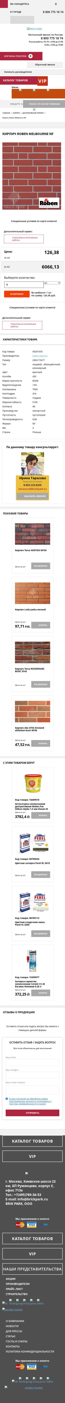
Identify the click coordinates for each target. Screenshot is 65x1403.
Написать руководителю (18, 71)
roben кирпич (40, 355)
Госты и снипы (16, 1341)
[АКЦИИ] (24, 98)
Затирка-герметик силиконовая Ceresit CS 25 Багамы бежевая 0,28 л (30, 984)
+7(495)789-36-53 (27, 1194)
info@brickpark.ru (33, 1199)
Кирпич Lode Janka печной (30, 609)
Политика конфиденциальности (30, 1351)
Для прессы (14, 1331)
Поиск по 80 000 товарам (44, 103)
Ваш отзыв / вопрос (15, 1082)
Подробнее (32, 541)
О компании (15, 1321)
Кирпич (16, 113)
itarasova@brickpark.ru (32, 489)
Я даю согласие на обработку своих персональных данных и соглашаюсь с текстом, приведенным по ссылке (30, 1101)
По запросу (40, 565)
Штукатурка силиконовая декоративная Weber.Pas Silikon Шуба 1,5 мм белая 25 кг (31, 808)
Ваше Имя (11, 1057)
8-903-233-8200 (32, 485)
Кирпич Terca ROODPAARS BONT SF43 (29, 670)
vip (42, 81)
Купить (43, 625)
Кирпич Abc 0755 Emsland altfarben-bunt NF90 (29, 729)
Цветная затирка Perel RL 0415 (32, 863)
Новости (12, 1326)
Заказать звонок (35, 496)
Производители (18, 1284)
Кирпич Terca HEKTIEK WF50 (31, 550)
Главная (6, 113)
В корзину (17, 293)
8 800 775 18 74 (53, 12)
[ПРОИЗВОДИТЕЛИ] (38, 98)
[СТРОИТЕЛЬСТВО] (38, 117)
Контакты (13, 1346)
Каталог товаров (32, 1141)
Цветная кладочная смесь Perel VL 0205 (30, 923)
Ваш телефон (12, 1069)
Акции (10, 1279)
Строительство (17, 1294)
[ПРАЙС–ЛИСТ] (52, 98)
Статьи (10, 1336)
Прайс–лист (14, 1289)
